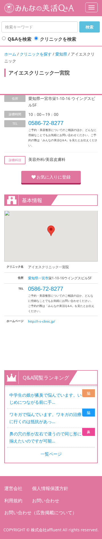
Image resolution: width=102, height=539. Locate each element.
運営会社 (13, 488)
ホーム (10, 54)
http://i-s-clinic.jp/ (41, 321)
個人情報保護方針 (50, 488)
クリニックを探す (36, 54)
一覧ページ (51, 454)
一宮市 (43, 278)
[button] (51, 230)
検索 (90, 27)
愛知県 (61, 54)
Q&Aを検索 (19, 39)
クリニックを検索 (58, 39)
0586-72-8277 (45, 123)
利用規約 (13, 500)
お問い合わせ (45, 500)
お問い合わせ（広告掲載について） (40, 512)
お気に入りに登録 (54, 177)
